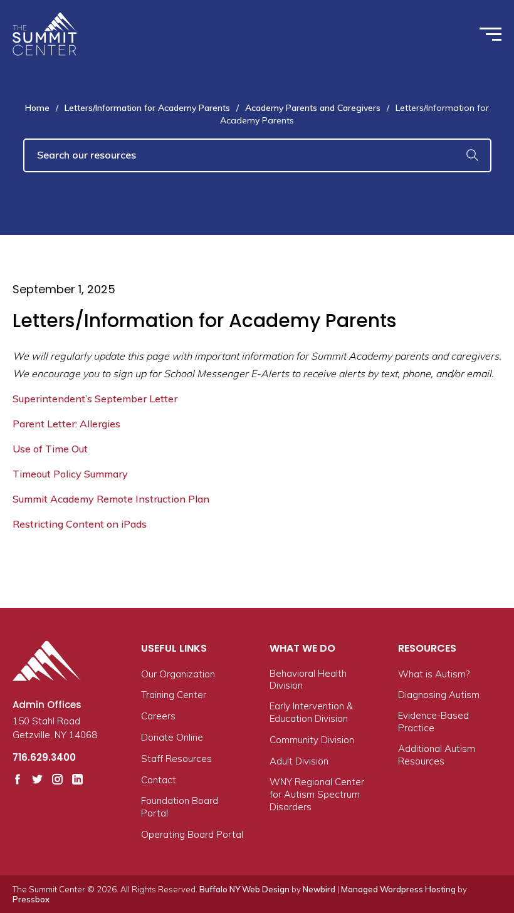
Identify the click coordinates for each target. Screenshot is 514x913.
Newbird (319, 889)
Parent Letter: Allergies (66, 423)
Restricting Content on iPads (80, 524)
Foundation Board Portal (179, 807)
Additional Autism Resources (436, 755)
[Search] (472, 155)
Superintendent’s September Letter (95, 398)
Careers (158, 716)
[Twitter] (37, 779)
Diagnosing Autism (439, 695)
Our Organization (178, 674)
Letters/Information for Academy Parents (147, 107)
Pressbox (31, 899)
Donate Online (172, 737)
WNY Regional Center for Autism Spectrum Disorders (317, 794)
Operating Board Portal (192, 834)
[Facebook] (18, 779)
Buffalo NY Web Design (244, 889)
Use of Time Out (50, 448)
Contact (158, 780)
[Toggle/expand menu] (490, 34)
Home (37, 107)
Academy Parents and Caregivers (312, 107)
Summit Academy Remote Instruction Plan (111, 499)
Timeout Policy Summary (70, 473)
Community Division (312, 740)
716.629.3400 (44, 757)
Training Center (173, 695)
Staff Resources (176, 758)
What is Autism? (433, 674)
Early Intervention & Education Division (311, 712)
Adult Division (299, 761)
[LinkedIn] (77, 779)
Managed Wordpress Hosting (398, 889)
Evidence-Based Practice (433, 721)
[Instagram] (57, 779)
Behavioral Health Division (308, 679)
